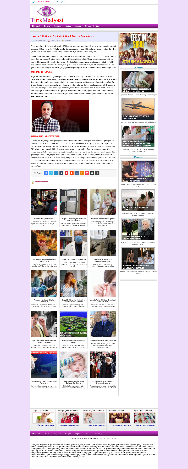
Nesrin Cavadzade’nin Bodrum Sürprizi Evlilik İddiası (138, 273)
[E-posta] (92, 173)
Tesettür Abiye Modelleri (122, 425)
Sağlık (68, 26)
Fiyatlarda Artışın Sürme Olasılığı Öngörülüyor (138, 95)
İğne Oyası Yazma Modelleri (146, 425)
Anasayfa (60, 2)
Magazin (57, 26)
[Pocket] (87, 173)
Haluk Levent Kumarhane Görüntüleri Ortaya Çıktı (138, 185)
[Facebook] (46, 173)
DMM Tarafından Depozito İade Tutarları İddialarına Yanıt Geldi (138, 150)
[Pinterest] (66, 173)
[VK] (77, 173)
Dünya (47, 26)
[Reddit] (72, 173)
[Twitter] (51, 173)
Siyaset (88, 26)
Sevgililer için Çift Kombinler (69, 425)
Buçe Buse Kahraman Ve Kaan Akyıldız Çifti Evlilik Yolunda (138, 214)
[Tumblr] (61, 173)
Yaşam (78, 26)
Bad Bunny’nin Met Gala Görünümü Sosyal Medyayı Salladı (138, 243)
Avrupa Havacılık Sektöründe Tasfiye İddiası (138, 122)
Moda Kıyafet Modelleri (97, 425)
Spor (98, 26)
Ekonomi (36, 26)
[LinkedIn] (56, 173)
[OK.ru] (82, 173)
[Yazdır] (97, 173)
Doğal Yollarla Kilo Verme (45, 425)
